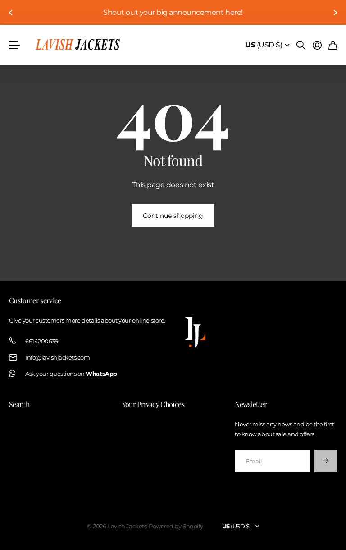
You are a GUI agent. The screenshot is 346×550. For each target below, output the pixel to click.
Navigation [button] (14, 45)
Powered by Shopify (176, 526)
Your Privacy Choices (153, 404)
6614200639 (41, 341)
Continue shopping (173, 216)
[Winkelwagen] (332, 45)
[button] (11, 12)
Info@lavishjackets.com (57, 357)
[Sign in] (317, 45)
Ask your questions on (71, 373)
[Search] (300, 45)
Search (19, 404)
